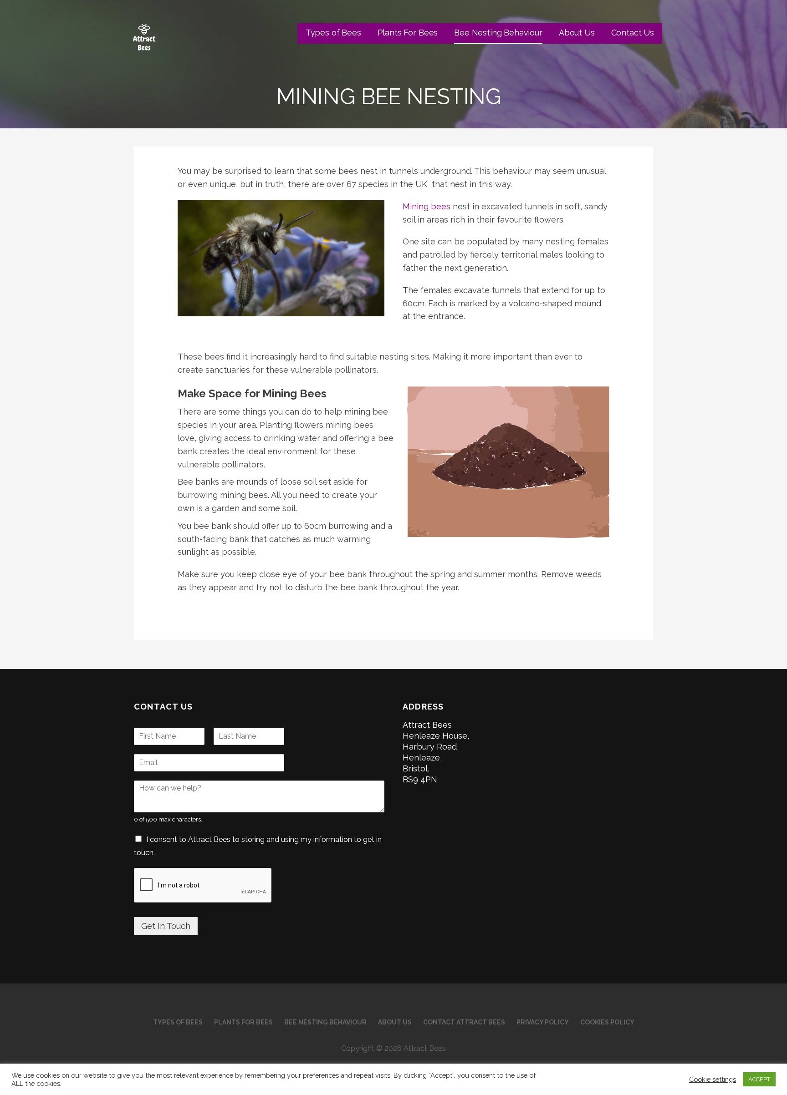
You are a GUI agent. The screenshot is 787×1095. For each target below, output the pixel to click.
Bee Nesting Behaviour (498, 32)
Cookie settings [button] (712, 1079)
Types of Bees (333, 32)
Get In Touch (165, 926)
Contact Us (632, 32)
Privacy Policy (542, 1022)
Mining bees (426, 206)
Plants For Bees (408, 32)
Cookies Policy (607, 1022)
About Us (577, 32)
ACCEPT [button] (759, 1079)
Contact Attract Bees (464, 1022)
